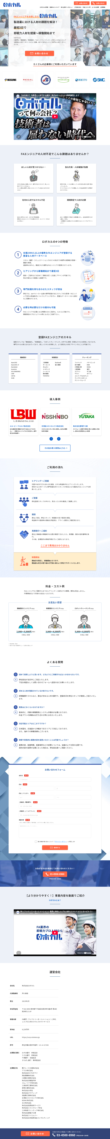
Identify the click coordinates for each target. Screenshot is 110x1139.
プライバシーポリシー (61, 841)
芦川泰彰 (25, 993)
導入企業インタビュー (67, 7)
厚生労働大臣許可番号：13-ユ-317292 (35, 1045)
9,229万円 (25, 1029)
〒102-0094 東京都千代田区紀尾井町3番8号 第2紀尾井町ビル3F (39, 1010)
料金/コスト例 (86, 7)
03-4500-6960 (66, 1135)
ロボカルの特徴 (44, 7)
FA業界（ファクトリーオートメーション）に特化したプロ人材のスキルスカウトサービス (39, 1020)
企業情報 (102, 7)
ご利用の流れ (77, 7)
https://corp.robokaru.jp (31, 1037)
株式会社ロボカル (28, 985)
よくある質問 (95, 7)
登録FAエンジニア (54, 7)
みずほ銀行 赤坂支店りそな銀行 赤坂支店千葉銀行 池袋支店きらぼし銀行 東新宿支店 (31, 1056)
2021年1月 (25, 1001)
